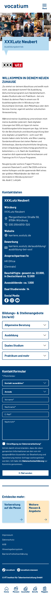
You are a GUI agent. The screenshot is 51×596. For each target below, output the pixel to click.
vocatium (10, 570)
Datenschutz (8, 539)
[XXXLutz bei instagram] (12, 300)
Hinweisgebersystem (12, 549)
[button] (25, 325)
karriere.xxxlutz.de (20, 235)
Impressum (7, 535)
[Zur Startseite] (19, 6)
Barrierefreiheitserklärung (15, 554)
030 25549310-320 (19, 224)
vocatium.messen (29, 570)
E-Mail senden (25, 473)
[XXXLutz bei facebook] (6, 300)
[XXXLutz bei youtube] (17, 300)
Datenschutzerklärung (33, 461)
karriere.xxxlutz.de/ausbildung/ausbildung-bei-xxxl (27, 247)
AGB (4, 544)
